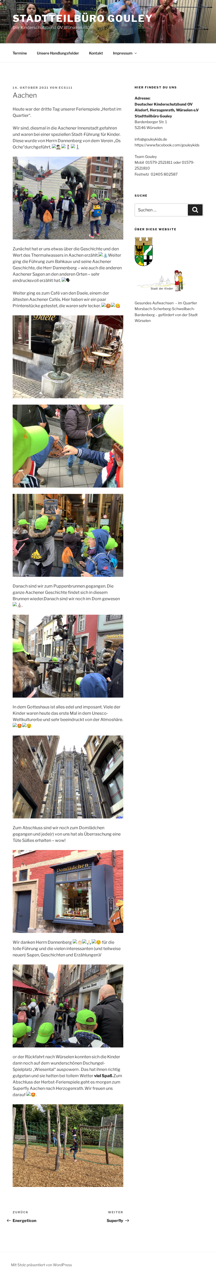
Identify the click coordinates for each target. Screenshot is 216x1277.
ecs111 (66, 88)
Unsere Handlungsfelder (58, 53)
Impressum (122, 53)
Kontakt (96, 53)
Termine (20, 53)
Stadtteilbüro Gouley (83, 18)
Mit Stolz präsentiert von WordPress (41, 1265)
